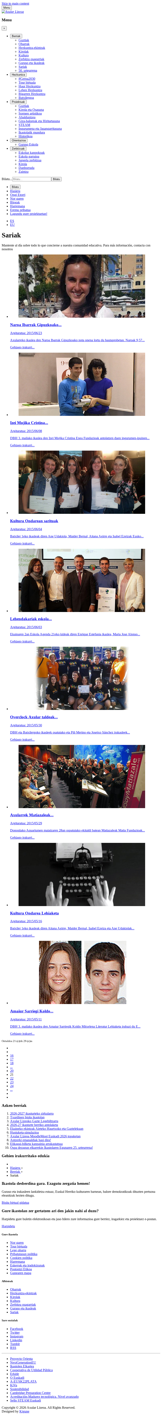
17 (12, 1059)
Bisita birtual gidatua (15, 1202)
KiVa (13, 1385)
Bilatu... (7, 179)
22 (12, 1078)
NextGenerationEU (23, 1362)
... (11, 1067)
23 (12, 1082)
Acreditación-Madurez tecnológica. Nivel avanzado (44, 1396)
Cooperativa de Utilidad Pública (31, 1370)
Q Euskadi (17, 1377)
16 (12, 1055)
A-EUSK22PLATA (23, 1381)
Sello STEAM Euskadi (25, 1400)
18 (12, 1063)
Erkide (14, 1374)
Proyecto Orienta (21, 1358)
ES (12, 221)
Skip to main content (15, 3)
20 (12, 1071)
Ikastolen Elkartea (22, 1366)
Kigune (24, 1411)
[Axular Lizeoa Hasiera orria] (13, 11)
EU (12, 224)
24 (12, 1086)
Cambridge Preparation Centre (30, 1393)
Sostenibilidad (19, 1389)
